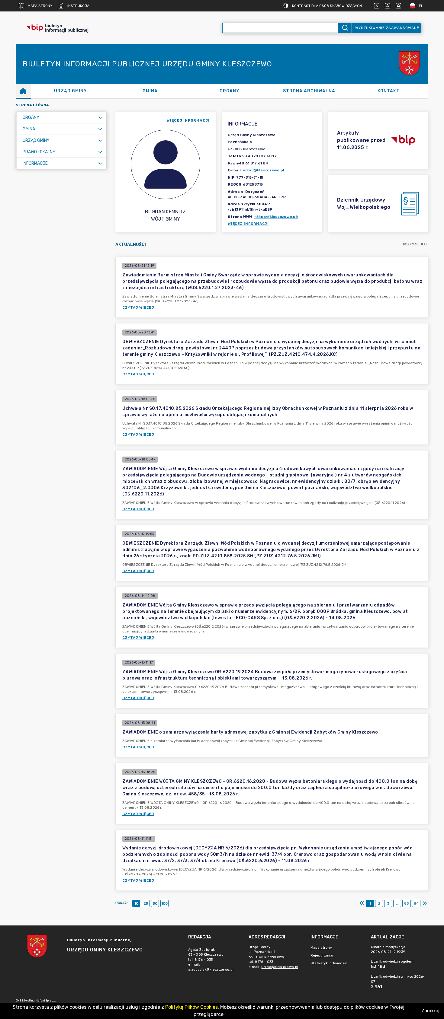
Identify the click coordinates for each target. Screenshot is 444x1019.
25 (145, 903)
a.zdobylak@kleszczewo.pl (210, 970)
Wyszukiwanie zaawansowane (387, 28)
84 (416, 903)
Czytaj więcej (138, 307)
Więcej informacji (248, 223)
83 (406, 903)
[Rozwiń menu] (100, 117)
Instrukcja (78, 6)
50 (155, 903)
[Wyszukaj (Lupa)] (345, 28)
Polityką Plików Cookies (191, 1007)
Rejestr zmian (322, 955)
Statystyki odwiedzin (328, 963)
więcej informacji (188, 120)
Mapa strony (40, 6)
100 (164, 903)
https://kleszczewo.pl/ (276, 217)
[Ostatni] (424, 903)
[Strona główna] (23, 91)
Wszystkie (416, 244)
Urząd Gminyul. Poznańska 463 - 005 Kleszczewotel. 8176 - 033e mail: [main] (273, 957)
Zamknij (430, 1011)
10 (136, 903)
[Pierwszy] (361, 903)
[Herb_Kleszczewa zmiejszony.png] (410, 64)
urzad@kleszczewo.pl (263, 170)
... (397, 903)
